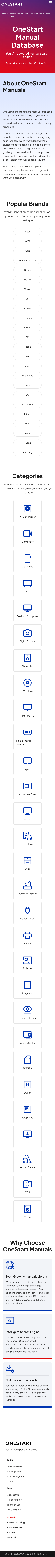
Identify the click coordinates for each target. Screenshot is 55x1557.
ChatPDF (12, 1481)
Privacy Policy (14, 1499)
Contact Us (13, 1494)
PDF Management (16, 1476)
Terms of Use (14, 1504)
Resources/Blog (16, 1522)
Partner (11, 1532)
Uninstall (11, 1537)
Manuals (11, 1517)
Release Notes (15, 1527)
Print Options (14, 1471)
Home (3, 14)
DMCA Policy (14, 1509)
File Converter (14, 1466)
